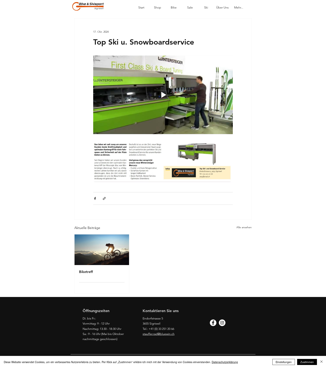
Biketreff (86, 272)
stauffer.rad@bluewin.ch (159, 334)
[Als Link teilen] (104, 198)
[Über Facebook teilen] (95, 198)
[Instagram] (222, 322)
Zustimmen (307, 362)
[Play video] (163, 95)
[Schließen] (321, 362)
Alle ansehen (244, 227)
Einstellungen (284, 362)
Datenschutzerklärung (225, 362)
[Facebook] (213, 322)
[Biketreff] (102, 249)
